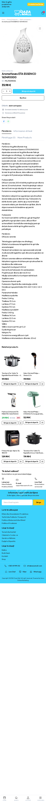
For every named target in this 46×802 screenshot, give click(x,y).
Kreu (3, 19)
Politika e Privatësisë (9, 523)
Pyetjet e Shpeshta (8, 541)
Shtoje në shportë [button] (10, 384)
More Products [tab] (25, 137)
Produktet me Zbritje (35, 4)
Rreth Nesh (6, 553)
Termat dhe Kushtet (9, 532)
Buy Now (23, 98)
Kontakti (5, 556)
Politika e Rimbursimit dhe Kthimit (13, 520)
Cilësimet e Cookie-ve (10, 535)
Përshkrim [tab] (6, 131)
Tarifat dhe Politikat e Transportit (14, 517)
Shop (4, 559)
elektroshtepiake (15, 106)
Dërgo (38, 502)
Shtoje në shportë (28, 91)
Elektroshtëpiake (25, 19)
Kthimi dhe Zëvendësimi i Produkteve (15, 514)
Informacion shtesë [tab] (23, 131)
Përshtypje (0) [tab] (8, 137)
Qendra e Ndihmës (8, 538)
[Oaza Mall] (23, 13)
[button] (40, 29)
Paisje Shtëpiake (12, 19)
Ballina (4, 550)
